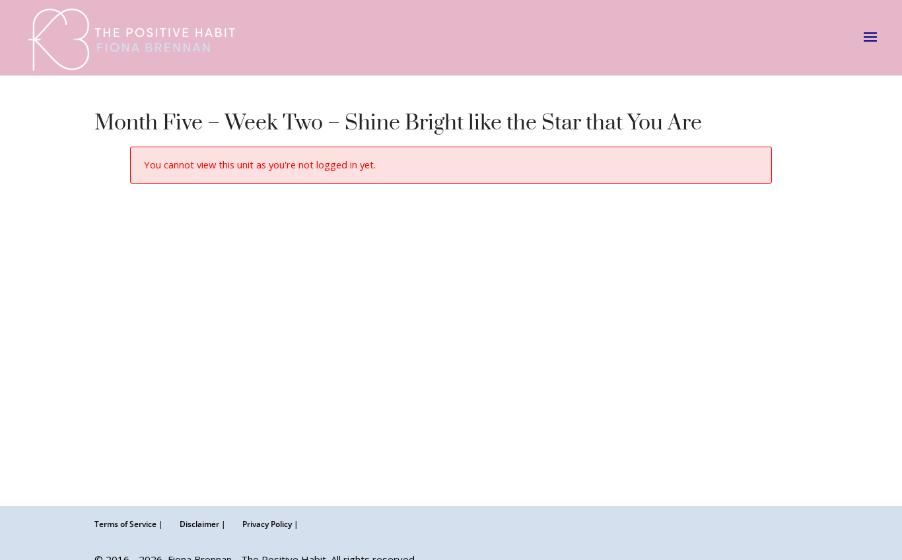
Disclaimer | (203, 524)
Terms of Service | (128, 524)
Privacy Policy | (270, 524)
